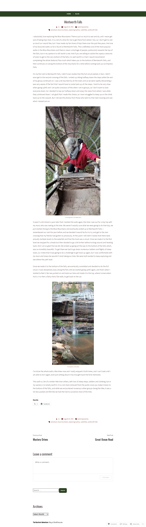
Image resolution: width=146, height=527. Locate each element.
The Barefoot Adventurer (40, 522)
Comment (105, 477)
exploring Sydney (82, 27)
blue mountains (63, 30)
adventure (54, 30)
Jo (59, 27)
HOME (69, 14)
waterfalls (84, 30)
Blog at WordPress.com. (56, 522)
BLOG (77, 14)
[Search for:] (46, 490)
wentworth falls (92, 30)
